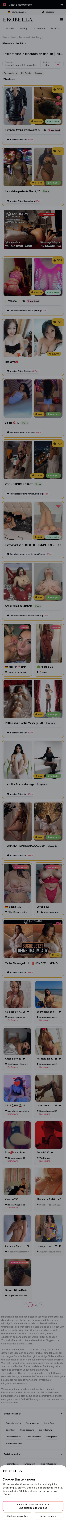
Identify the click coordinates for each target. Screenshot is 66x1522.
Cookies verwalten (17, 1516)
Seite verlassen (48, 1516)
